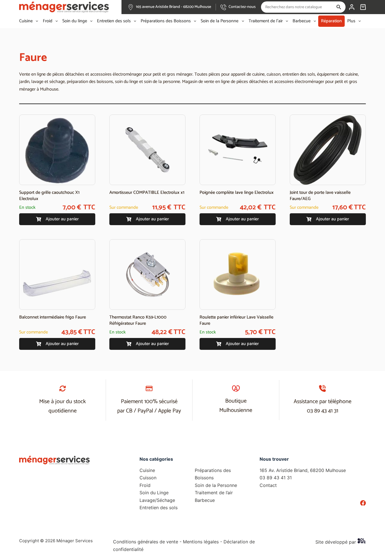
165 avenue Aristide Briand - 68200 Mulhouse (173, 7)
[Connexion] (352, 7)
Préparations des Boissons (166, 21)
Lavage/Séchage (157, 500)
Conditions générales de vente (145, 541)
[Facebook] (363, 503)
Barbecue (302, 21)
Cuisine (26, 21)
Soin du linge (74, 21)
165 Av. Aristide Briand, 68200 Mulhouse (303, 470)
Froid (47, 21)
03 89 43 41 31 (322, 411)
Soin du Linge (154, 492)
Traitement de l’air (266, 21)
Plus (351, 21)
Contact (268, 485)
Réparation (331, 21)
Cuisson (148, 477)
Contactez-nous (242, 7)
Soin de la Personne (219, 21)
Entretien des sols (114, 21)
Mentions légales (201, 541)
